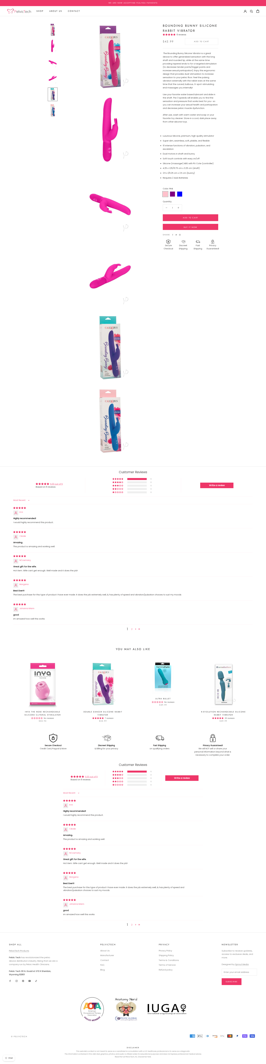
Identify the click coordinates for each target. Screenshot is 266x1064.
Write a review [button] (217, 485)
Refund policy (165, 969)
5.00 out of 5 (56, 483)
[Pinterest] (180, 235)
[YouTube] (30, 981)
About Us (55, 11)
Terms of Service (167, 964)
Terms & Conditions (169, 960)
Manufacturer (107, 955)
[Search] (251, 11)
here (149, 1057)
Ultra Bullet (163, 698)
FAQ (102, 964)
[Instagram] (17, 981)
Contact (74, 11)
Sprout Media (242, 964)
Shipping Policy (166, 955)
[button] (170, 34)
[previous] (9, 689)
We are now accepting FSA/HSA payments (133, 3)
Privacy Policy (165, 950)
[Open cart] (257, 11)
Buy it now (190, 227)
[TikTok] (36, 981)
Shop (40, 11)
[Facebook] (172, 235)
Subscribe (231, 981)
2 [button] (131, 629)
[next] (257, 689)
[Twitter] (176, 235)
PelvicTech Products (19, 950)
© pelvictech (19, 1036)
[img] (19, 507)
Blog (102, 969)
